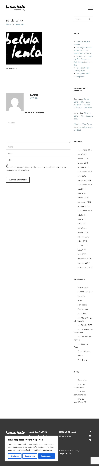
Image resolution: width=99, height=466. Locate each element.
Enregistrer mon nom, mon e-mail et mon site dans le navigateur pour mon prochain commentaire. (36, 168)
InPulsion (69, 454)
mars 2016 (82, 154)
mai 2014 (81, 193)
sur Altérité (83, 313)
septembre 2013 (85, 211)
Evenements (83, 287)
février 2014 (83, 198)
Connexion (82, 380)
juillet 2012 (82, 241)
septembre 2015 (85, 171)
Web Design (83, 360)
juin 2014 (81, 189)
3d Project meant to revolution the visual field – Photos (83, 50)
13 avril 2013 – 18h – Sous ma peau (83, 116)
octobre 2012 (83, 237)
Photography (83, 309)
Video (80, 355)
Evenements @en (85, 292)
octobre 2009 (84, 263)
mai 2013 (81, 219)
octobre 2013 (83, 206)
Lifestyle (81, 296)
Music (80, 300)
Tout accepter (46, 456)
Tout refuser (30, 456)
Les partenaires (65, 436)
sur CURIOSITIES (85, 325)
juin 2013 (81, 215)
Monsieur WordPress (83, 124)
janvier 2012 (83, 245)
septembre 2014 (85, 184)
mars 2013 (82, 228)
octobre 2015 (83, 167)
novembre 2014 (84, 180)
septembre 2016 (85, 150)
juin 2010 (82, 250)
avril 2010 (82, 254)
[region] (31, 448)
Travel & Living (84, 351)
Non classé (82, 305)
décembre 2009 (84, 258)
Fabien (8, 24)
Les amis (62, 439)
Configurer (15, 456)
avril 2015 (82, 176)
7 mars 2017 (19, 24)
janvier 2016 (83, 163)
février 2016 (83, 158)
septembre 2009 (85, 267)
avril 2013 (82, 224)
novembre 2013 (84, 202)
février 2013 (83, 232)
